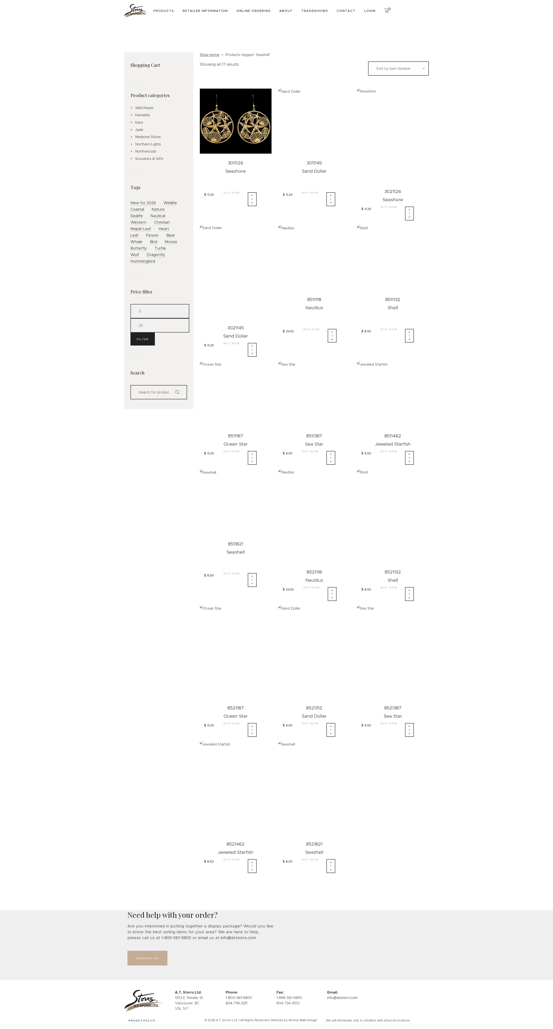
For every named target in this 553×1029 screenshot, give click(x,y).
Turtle (160, 248)
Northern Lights (148, 144)
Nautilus (314, 308)
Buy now (232, 192)
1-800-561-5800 (176, 937)
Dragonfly (156, 254)
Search (179, 392)
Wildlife (170, 203)
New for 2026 (143, 203)
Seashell (236, 552)
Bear (170, 235)
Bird (153, 241)
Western (138, 222)
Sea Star (314, 444)
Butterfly (138, 248)
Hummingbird (142, 261)
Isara (139, 122)
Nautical (157, 215)
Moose (171, 241)
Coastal (137, 209)
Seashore (235, 171)
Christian (162, 222)
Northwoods (145, 151)
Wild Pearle (144, 108)
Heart (164, 228)
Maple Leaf (140, 228)
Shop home (209, 55)
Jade (139, 130)
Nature (158, 209)
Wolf (134, 254)
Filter (143, 339)
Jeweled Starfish (393, 444)
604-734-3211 (236, 1003)
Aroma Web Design (303, 1020)
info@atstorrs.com (238, 937)
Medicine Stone (148, 137)
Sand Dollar (314, 171)
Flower (152, 235)
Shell (393, 308)
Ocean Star (236, 444)
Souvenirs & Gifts (149, 159)
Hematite (142, 115)
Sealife (136, 215)
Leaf (134, 235)
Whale (136, 241)
